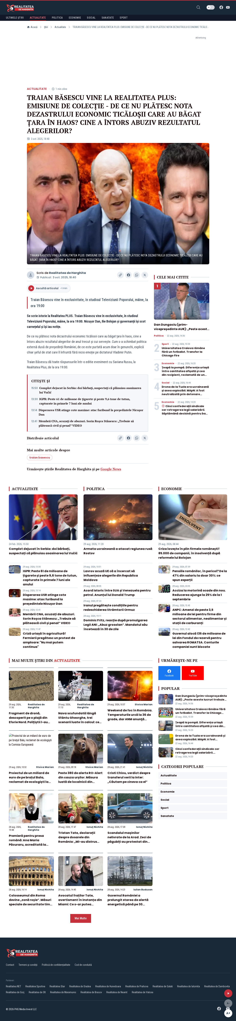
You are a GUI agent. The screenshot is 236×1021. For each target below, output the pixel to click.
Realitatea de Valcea (142, 992)
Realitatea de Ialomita (188, 986)
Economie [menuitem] (75, 17)
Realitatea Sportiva (35, 986)
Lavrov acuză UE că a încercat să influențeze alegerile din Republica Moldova (111, 575)
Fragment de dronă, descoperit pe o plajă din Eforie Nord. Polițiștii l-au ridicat (28, 720)
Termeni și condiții (28, 964)
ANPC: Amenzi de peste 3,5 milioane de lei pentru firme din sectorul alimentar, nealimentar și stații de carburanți (199, 616)
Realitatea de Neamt (116, 992)
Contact (10, 964)
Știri (46, 27)
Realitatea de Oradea (80, 986)
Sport (165, 344)
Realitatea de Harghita (67, 273)
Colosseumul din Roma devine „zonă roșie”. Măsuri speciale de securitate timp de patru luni (30, 902)
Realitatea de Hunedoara (108, 986)
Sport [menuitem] (124, 17)
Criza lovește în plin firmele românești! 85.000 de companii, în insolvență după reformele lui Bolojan (189, 553)
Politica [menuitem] (57, 17)
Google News (110, 469)
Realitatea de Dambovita (217, 986)
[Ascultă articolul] (228, 993)
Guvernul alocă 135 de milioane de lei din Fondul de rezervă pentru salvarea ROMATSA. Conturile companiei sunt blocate (198, 640)
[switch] (210, 7)
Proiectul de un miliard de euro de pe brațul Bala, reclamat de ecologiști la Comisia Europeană (29, 779)
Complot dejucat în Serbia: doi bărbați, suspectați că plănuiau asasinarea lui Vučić (90, 390)
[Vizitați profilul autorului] (30, 275)
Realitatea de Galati (163, 986)
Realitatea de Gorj (15, 992)
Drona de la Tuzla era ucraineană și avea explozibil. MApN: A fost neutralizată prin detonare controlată (185, 392)
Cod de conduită (83, 964)
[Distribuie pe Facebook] (128, 275)
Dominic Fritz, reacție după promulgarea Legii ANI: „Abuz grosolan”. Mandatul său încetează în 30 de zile (116, 624)
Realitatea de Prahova (136, 986)
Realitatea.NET (13, 986)
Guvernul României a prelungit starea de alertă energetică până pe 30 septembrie (127, 902)
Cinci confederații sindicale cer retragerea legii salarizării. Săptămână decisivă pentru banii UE (185, 411)
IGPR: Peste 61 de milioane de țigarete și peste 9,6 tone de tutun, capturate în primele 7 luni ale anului (84, 401)
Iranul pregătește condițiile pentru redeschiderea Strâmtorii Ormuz (111, 607)
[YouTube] (228, 7)
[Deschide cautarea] (198, 7)
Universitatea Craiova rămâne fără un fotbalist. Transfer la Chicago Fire (183, 351)
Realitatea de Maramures (63, 992)
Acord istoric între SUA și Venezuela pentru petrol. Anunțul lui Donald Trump (117, 592)
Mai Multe (81, 918)
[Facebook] (221, 7)
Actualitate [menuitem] (38, 17)
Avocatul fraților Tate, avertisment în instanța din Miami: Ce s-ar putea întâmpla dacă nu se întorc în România (80, 904)
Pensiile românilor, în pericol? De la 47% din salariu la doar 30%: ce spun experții (199, 575)
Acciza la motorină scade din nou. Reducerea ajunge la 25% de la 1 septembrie (199, 594)
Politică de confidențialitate (56, 964)
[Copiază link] (120, 275)
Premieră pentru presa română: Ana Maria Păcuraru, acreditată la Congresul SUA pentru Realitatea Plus (27, 845)
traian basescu (39, 457)
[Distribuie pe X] (144, 275)
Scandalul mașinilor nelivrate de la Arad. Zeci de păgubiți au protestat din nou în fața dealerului (129, 839)
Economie (168, 363)
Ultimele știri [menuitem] (15, 17)
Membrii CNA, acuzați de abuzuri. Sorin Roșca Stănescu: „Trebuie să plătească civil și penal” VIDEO (86, 423)
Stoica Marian (143, 704)
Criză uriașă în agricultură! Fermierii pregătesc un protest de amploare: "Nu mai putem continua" (49, 640)
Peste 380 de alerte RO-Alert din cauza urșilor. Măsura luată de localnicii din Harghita (80, 779)
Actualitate (60, 27)
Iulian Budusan (142, 889)
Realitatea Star (57, 986)
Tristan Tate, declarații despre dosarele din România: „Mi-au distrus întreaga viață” (77, 839)
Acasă (34, 27)
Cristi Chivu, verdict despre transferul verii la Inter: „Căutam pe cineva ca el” (128, 777)
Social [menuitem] (91, 17)
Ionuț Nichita (144, 767)
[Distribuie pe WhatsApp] (136, 275)
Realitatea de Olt (37, 992)
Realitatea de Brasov (91, 992)
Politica (159, 335)
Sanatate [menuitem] (108, 17)
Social (165, 382)
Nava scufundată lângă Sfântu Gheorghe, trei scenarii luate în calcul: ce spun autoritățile (78, 720)
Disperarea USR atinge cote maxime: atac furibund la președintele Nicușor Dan (91, 412)
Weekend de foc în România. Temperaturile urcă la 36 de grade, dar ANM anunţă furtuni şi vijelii (129, 717)
